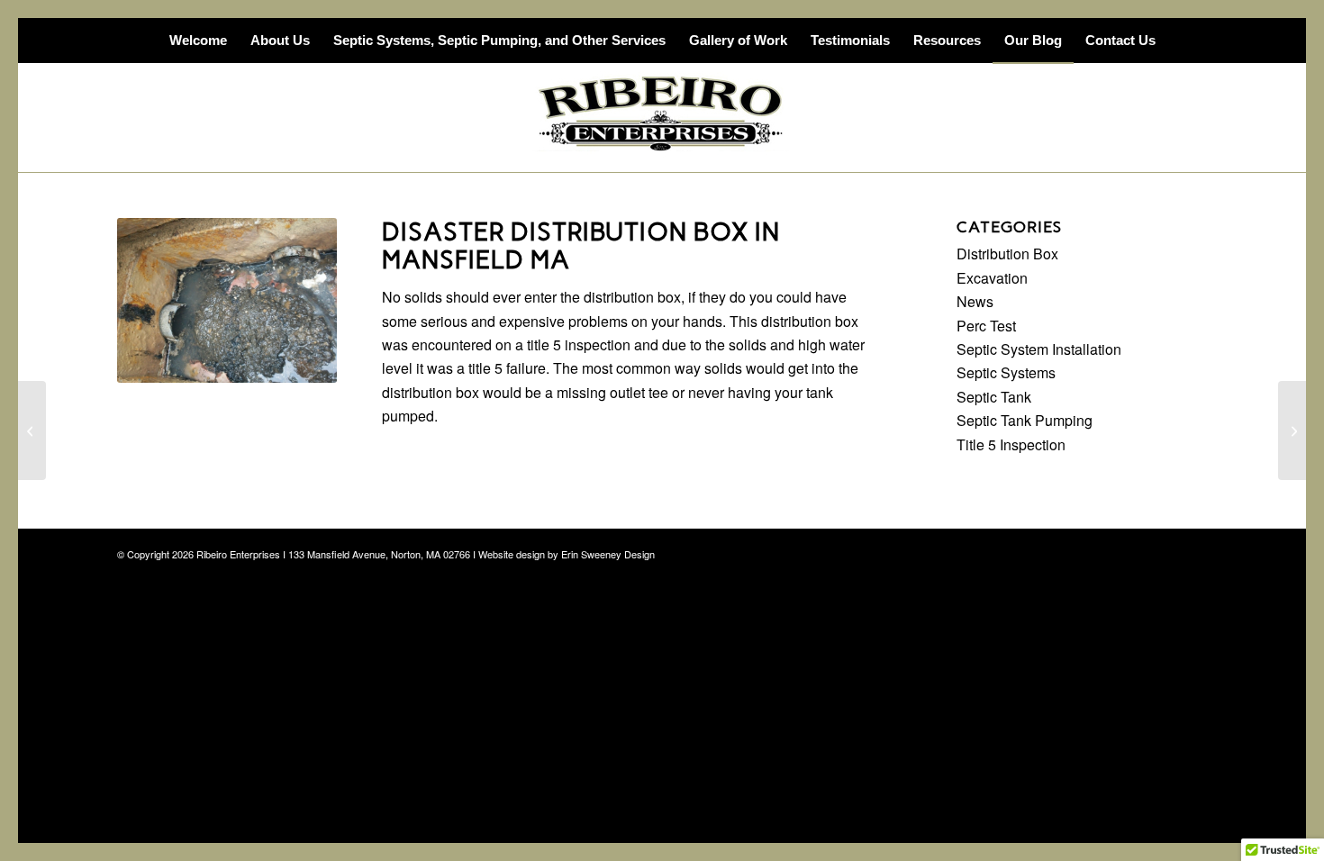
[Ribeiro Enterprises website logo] (662, 118)
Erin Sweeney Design (608, 554)
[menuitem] (198, 40)
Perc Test (986, 325)
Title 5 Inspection (1011, 444)
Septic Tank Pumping (1025, 420)
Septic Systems (1006, 372)
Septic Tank (994, 396)
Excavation (992, 277)
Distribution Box (1007, 253)
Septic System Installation (1039, 349)
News (975, 301)
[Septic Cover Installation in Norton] (32, 430)
